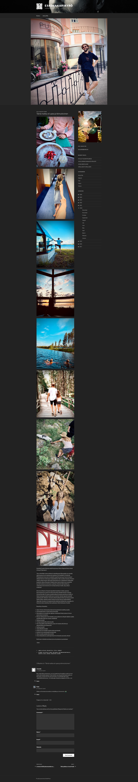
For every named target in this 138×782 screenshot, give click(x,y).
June (83, 225)
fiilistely (46, 652)
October (84, 215)
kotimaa (55, 652)
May (83, 228)
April (83, 230)
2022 (80, 202)
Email (38, 739)
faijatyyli (50, 650)
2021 (80, 205)
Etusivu (38, 15)
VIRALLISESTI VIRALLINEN (84, 166)
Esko (45, 111)
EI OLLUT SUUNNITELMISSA (85, 158)
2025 (80, 194)
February (84, 235)
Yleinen (80, 186)
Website (39, 747)
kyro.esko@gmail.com (83, 149)
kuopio (41, 653)
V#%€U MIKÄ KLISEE (83, 164)
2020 (81, 208)
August (84, 220)
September (85, 217)
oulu (44, 653)
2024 (80, 197)
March (83, 233)
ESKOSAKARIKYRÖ (59, 5)
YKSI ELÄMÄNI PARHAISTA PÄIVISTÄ (87, 161)
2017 (80, 246)
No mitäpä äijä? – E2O (46, 700)
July (83, 222)
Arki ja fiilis (45, 15)
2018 (80, 244)
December (84, 210)
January (84, 238)
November (84, 212)
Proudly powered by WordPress (43, 778)
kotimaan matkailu (64, 652)
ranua (49, 653)
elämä (40, 652)
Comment (40, 712)
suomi (59, 653)
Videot (60, 650)
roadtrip (54, 653)
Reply (38, 681)
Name (39, 732)
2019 (80, 241)
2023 (80, 200)
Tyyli (55, 650)
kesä (50, 652)
